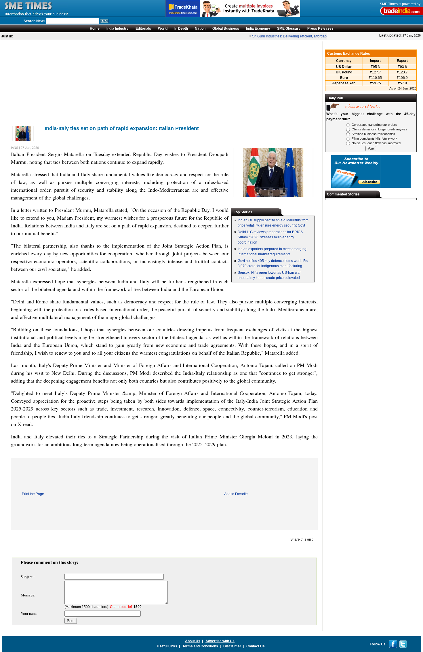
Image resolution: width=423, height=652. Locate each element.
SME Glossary (288, 28)
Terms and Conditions (200, 646)
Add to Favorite (236, 494)
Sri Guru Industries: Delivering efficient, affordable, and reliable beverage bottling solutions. (319, 36)
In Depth (181, 28)
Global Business (225, 28)
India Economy (258, 28)
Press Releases (320, 28)
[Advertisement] (164, 81)
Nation (200, 28)
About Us (192, 641)
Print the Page (33, 494)
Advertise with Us (220, 641)
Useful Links (167, 646)
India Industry (117, 28)
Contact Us (255, 646)
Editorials (143, 28)
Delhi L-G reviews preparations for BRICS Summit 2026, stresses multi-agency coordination (270, 237)
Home (95, 28)
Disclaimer (232, 646)
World (162, 28)
